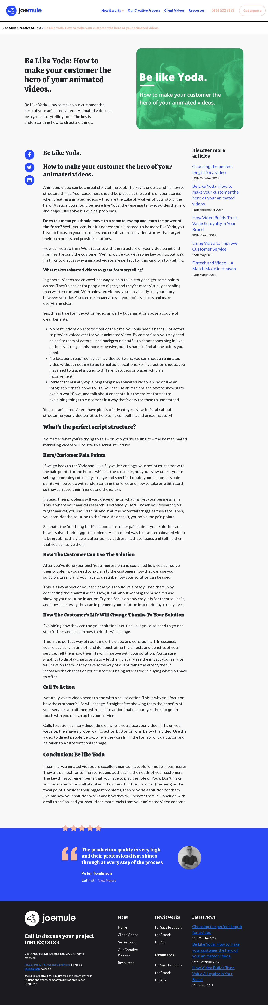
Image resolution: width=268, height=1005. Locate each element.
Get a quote (252, 10)
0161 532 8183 (222, 10)
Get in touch (127, 942)
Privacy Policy (33, 964)
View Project (107, 880)
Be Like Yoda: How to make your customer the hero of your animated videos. (216, 950)
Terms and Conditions (56, 964)
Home (122, 927)
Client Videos (174, 10)
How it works (111, 10)
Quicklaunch (32, 968)
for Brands (163, 934)
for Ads (160, 942)
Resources (197, 10)
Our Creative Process (144, 10)
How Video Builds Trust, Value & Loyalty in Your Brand (215, 223)
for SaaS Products (168, 927)
